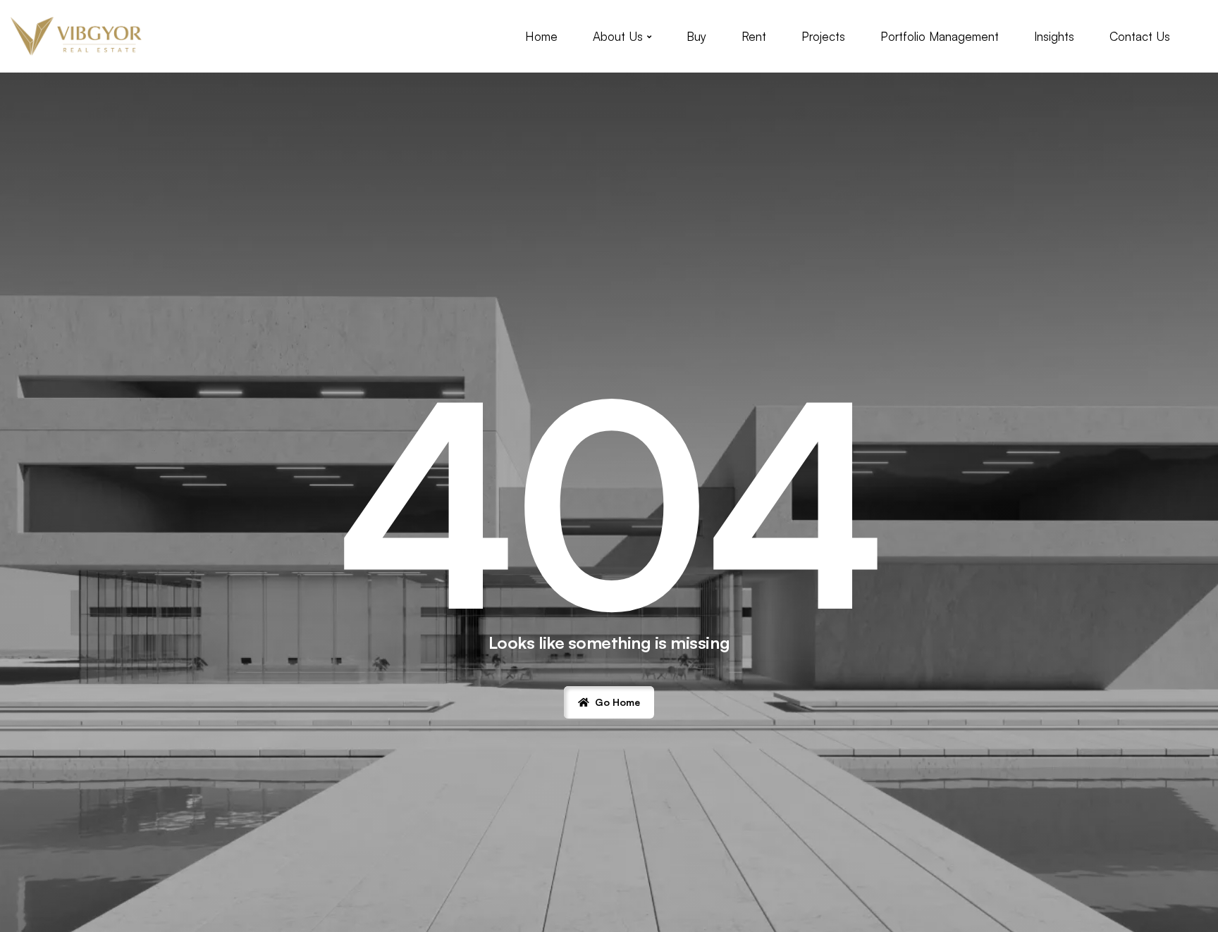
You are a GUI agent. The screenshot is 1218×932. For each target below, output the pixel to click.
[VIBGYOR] (76, 36)
